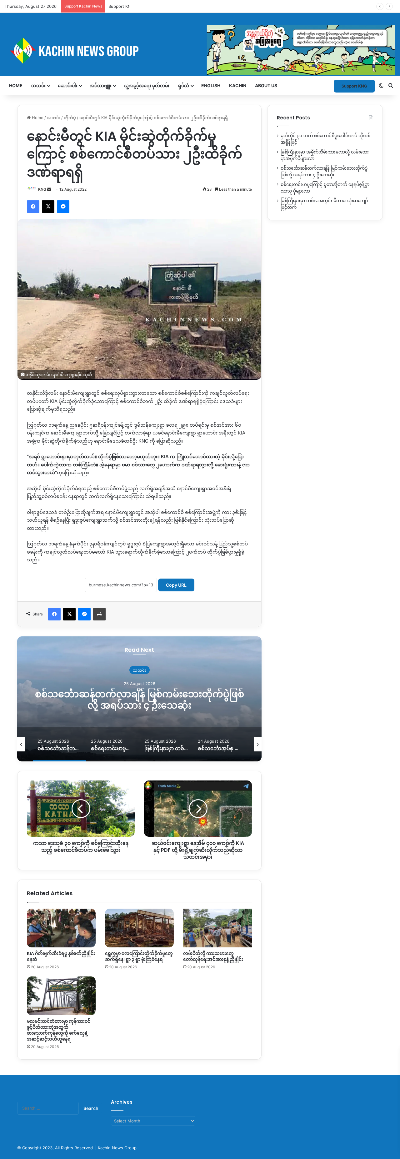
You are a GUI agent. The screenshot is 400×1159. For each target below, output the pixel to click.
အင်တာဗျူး (101, 85)
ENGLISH (210, 85)
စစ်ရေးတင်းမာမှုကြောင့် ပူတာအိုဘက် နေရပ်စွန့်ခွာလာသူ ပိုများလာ (143, 699)
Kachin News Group (117, 1147)
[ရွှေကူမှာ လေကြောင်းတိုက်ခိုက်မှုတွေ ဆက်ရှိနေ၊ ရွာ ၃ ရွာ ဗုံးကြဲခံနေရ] (139, 928)
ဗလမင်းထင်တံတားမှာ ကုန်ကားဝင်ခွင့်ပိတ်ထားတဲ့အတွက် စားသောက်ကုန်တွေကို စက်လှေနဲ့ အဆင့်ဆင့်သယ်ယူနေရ (58, 1030)
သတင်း (38, 85)
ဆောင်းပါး (68, 85)
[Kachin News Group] (200, 50)
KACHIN (237, 85)
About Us (266, 85)
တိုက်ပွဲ (70, 117)
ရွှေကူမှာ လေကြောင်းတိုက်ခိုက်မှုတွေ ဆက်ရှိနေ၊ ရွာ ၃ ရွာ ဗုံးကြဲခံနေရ (139, 956)
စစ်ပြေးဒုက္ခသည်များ (143, 670)
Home (15, 85)
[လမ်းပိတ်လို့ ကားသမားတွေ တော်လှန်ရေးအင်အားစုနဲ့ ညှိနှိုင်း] (217, 928)
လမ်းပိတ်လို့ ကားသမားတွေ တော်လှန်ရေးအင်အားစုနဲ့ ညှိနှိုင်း (213, 956)
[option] (143, 698)
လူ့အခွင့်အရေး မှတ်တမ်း (146, 85)
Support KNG (121, 6)
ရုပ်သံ (183, 85)
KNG (42, 189)
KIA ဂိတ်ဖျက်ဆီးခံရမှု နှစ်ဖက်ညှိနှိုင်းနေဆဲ (61, 956)
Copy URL (176, 585)
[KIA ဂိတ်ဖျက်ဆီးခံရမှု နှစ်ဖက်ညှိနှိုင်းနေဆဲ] (61, 928)
